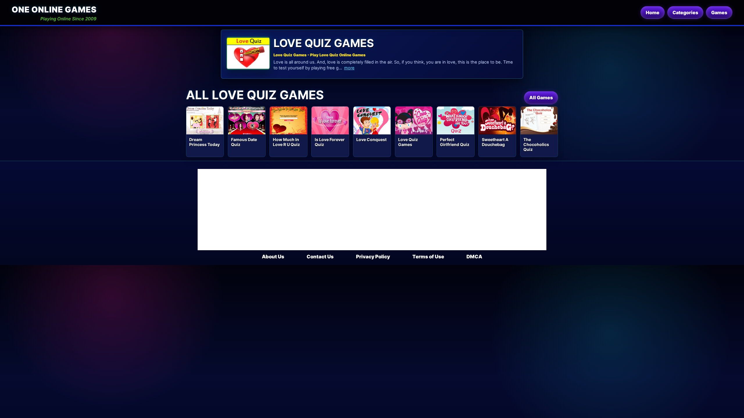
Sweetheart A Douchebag (495, 142)
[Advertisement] (372, 209)
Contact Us (320, 257)
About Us (273, 257)
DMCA (474, 257)
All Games (541, 97)
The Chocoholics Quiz (536, 144)
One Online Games (54, 10)
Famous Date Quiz (244, 142)
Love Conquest (371, 139)
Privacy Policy (373, 257)
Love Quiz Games (408, 142)
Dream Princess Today (204, 142)
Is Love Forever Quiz (330, 142)
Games (719, 12)
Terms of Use (428, 257)
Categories (685, 12)
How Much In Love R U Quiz (286, 142)
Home (652, 12)
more (349, 68)
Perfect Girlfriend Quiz (454, 142)
